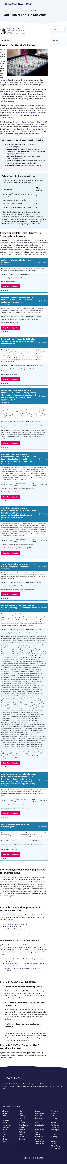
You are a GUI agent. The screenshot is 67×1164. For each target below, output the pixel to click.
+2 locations (39, 633)
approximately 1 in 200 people (26, 113)
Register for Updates (10, 286)
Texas (53, 1113)
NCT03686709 (5, 569)
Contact (53, 1144)
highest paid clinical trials (15, 154)
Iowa (4, 1141)
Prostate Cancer (12, 374)
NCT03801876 (5, 610)
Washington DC (56, 1127)
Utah (52, 1116)
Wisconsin (54, 1134)
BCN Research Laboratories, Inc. (15, 929)
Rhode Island (39, 1139)
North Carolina (39, 1125)
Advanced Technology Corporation (16, 924)
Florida (4, 1130)
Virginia (53, 1123)
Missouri (21, 1134)
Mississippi (22, 1132)
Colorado (5, 1123)
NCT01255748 (5, 265)
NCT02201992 (5, 402)
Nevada (37, 1111)
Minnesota (22, 1130)
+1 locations (34, 319)
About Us (54, 1141)
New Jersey (38, 1116)
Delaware (5, 1127)
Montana (21, 1137)
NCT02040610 (5, 346)
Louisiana (22, 1118)
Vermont (54, 1118)
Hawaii (4, 1134)
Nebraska (22, 1139)
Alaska (4, 1113)
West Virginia (55, 1130)
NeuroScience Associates (13, 926)
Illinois (4, 1139)
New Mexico (39, 1118)
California (5, 1120)
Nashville (37, 82)
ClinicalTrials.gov (14, 82)
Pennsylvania (39, 1137)
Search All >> (6, 866)
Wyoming (54, 1137)
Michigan (22, 1127)
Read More (20, 418)
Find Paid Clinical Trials (16, 3)
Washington (55, 1125)
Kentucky (22, 1116)
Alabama (5, 1111)
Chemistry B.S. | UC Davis (14, 30)
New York (38, 1123)
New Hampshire (40, 1113)
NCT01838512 (5, 304)
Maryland (22, 1123)
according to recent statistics (23, 240)
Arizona (4, 1116)
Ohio (36, 1132)
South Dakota (39, 1144)
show (9, 40)
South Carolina (39, 1141)
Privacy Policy (55, 1146)
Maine (21, 1120)
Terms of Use (55, 1148)
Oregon (37, 1134)
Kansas (21, 1113)
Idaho (4, 1137)
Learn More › (4, 290)
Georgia (5, 1132)
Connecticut (6, 1125)
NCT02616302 (5, 520)
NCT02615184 (5, 463)
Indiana (21, 1111)
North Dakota (39, 1130)
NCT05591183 (5, 829)
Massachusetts (23, 1125)
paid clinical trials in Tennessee (31, 165)
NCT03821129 (5, 786)
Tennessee (54, 1111)
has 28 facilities (11, 94)
